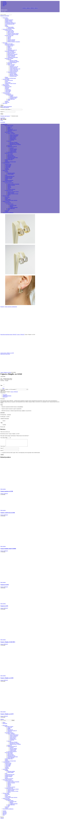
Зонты (6, 179)
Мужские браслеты (11, 55)
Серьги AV (10, 126)
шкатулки (7, 210)
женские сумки (8, 164)
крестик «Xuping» (13, 148)
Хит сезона (5, 103)
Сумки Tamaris (8, 90)
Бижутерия (5, 42)
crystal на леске (13, 150)
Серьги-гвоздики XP (14, 70)
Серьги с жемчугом (14, 69)
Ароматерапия (8, 93)
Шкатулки (7, 102)
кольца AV (10, 47)
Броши (6, 77)
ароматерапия (8, 202)
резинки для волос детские (13, 34)
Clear (3, 388)
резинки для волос (11, 40)
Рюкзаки (7, 88)
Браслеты (9, 59)
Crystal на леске (13, 72)
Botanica (11, 95)
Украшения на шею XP (12, 71)
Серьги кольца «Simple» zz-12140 (7, 352)
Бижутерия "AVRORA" (10, 44)
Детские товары (6, 79)
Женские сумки (8, 86)
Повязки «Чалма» (8, 178)
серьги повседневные (14, 134)
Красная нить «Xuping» (14, 143)
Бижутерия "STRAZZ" (9, 51)
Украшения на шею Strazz (13, 57)
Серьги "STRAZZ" (11, 56)
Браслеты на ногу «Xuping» (15, 144)
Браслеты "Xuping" (13, 60)
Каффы (9, 46)
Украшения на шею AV (12, 50)
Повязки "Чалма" (8, 20)
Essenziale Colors (13, 98)
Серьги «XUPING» (11, 133)
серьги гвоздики (13, 136)
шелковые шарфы (11, 28)
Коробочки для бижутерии (10, 78)
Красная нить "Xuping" (14, 61)
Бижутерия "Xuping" (9, 58)
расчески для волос (11, 39)
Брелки (6, 81)
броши (6, 160)
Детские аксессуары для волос (11, 200)
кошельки (7, 169)
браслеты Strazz (11, 155)
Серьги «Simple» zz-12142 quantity (8, 389)
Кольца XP (10, 63)
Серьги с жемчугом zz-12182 (7, 512)
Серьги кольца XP (13, 67)
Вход (2, 113)
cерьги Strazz (10, 154)
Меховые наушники (9, 19)
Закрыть (2, 719)
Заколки (9, 37)
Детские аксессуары (9, 30)
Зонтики (7, 18)
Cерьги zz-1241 (4, 605)
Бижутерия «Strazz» (9, 153)
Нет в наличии (6, 84)
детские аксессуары (9, 190)
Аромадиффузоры (11, 99)
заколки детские (11, 31)
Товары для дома (6, 92)
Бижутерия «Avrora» (9, 125)
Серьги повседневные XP (15, 68)
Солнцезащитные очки (9, 23)
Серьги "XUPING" (11, 64)
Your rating (2, 437)
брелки (6, 198)
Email (1, 450)
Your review (3, 446)
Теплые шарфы (11, 27)
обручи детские (11, 32)
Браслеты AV (10, 45)
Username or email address (5, 109)
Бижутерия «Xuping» (9, 132)
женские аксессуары (9, 35)
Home (1, 334)
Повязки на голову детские (10, 83)
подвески (12, 147)
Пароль (2, 111)
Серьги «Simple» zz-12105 (6, 678)
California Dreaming (13, 96)
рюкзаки (7, 168)
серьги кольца (12, 137)
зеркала (6, 101)
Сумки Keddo (8, 89)
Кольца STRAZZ (11, 53)
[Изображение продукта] (30, 488)
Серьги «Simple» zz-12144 (5, 372)
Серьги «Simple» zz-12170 (6, 714)
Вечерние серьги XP (14, 66)
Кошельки (7, 87)
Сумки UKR (7, 91)
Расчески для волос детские (13, 33)
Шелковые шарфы (11, 173)
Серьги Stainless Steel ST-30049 (8, 548)
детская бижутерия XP (12, 62)
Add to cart (3, 390)
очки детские (7, 82)
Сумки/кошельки (6, 85)
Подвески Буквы (13, 76)
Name (1, 448)
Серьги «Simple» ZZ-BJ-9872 (7, 642)
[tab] (31, 394)
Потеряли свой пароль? (5, 115)
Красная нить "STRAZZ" (13, 54)
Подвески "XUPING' (14, 75)
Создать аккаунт (5, 107)
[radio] (6, 384)
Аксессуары (5, 17)
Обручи (9, 38)
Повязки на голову (9, 21)
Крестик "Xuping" (13, 74)
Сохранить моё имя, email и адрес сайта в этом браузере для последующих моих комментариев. (21, 452)
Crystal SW (12, 65)
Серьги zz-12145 (4, 584)
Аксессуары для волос (7, 29)
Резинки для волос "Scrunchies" (14, 41)
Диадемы (9, 36)
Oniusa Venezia (10, 94)
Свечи (9, 100)
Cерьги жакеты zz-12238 (6, 491)
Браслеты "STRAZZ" (12, 52)
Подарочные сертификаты (10, 22)
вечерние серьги (13, 138)
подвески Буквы (13, 149)
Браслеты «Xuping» (14, 142)
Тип (1, 385)
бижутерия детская (9, 80)
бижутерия (7, 197)
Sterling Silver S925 (9, 43)
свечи (9, 209)
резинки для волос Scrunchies (13, 184)
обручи (9, 188)
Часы (6, 175)
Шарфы (6, 26)
